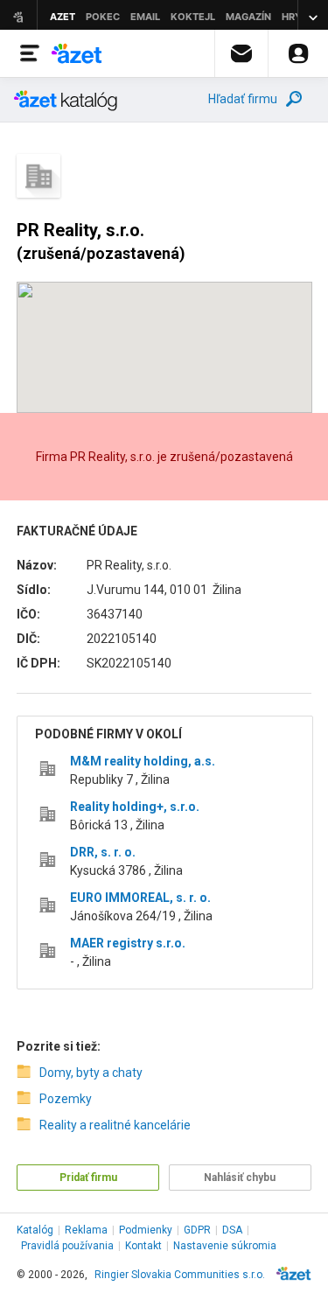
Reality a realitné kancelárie (115, 1125)
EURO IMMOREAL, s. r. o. (140, 898)
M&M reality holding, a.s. (142, 761)
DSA (232, 1230)
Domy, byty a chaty (91, 1073)
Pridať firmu (88, 1177)
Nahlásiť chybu (240, 1177)
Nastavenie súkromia (224, 1246)
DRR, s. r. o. (103, 852)
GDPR (197, 1230)
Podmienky (145, 1230)
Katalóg (35, 1230)
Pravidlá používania (67, 1246)
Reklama (86, 1230)
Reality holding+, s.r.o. (134, 807)
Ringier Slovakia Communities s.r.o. (179, 1275)
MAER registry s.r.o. (127, 943)
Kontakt (143, 1246)
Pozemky (65, 1099)
